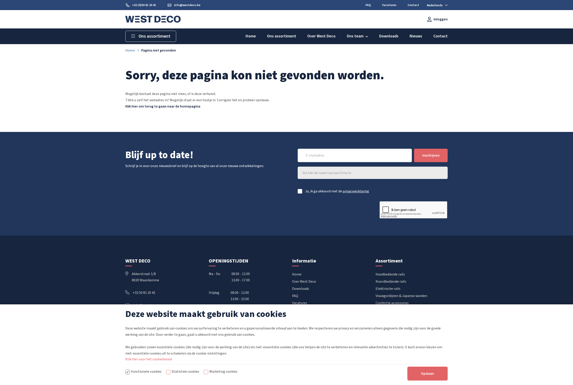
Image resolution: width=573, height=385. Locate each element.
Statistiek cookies (185, 371)
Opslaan (427, 373)
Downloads (300, 288)
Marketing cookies (223, 371)
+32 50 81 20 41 (144, 292)
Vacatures (299, 303)
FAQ (295, 295)
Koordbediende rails (391, 281)
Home (296, 274)
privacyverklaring (356, 191)
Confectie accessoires (392, 303)
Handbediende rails (390, 274)
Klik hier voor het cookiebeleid (148, 359)
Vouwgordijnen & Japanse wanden (401, 295)
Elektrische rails (388, 288)
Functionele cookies (146, 371)
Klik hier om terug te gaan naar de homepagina (162, 106)
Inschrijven (431, 155)
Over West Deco (304, 281)
